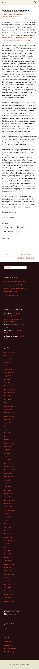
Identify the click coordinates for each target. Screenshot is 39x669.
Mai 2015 (7, 547)
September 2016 (9, 510)
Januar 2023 (8, 359)
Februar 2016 (8, 534)
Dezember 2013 (9, 601)
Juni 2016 (7, 520)
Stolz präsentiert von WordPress (19, 665)
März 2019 (7, 436)
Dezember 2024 (9, 352)
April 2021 (7, 382)
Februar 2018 (8, 466)
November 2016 (9, 503)
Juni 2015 (7, 544)
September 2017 (9, 477)
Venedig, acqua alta (27, 257)
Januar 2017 (8, 497)
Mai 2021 (7, 379)
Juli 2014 (7, 581)
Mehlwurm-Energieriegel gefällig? (15, 288)
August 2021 (8, 376)
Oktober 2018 (8, 446)
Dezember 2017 (9, 470)
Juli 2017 (7, 480)
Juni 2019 (7, 429)
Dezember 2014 (9, 564)
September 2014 (9, 574)
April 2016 (7, 527)
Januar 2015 (8, 561)
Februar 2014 (8, 594)
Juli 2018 (7, 453)
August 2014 (8, 577)
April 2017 (7, 487)
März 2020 (7, 403)
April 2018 (7, 460)
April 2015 (7, 551)
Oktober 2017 (8, 473)
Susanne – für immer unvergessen (15, 282)
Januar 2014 (8, 598)
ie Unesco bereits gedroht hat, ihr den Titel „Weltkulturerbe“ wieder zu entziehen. (19, 37)
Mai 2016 (7, 524)
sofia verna (8, 319)
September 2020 (9, 393)
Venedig (17, 16)
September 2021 (9, 372)
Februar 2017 (8, 493)
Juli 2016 (7, 517)
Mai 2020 (7, 396)
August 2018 (8, 450)
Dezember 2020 (9, 389)
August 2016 (8, 514)
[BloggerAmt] (10, 614)
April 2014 (7, 588)
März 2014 (7, 591)
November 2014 (9, 567)
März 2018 (7, 463)
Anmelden (7, 642)
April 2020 (7, 399)
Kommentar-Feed (10, 648)
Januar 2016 (8, 537)
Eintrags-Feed (8, 645)
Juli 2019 (7, 426)
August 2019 (8, 423)
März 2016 (7, 530)
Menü (4, 2)
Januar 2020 (8, 409)
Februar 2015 (8, 557)
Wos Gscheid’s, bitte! (11, 295)
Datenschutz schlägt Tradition (16, 254)
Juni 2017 (7, 483)
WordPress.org (9, 652)
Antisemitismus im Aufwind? (13, 285)
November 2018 (9, 443)
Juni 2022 (7, 366)
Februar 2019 (8, 440)
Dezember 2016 (9, 500)
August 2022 (8, 362)
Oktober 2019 (8, 419)
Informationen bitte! (10, 292)
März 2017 (7, 490)
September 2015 (9, 540)
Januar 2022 (8, 369)
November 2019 (9, 416)
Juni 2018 (7, 456)
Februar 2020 (8, 406)
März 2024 (7, 356)
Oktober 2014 (8, 571)
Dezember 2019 (9, 413)
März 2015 (7, 554)
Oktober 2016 (8, 507)
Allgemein (19, 14)
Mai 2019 (7, 433)
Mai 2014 (7, 584)
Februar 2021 (8, 386)
